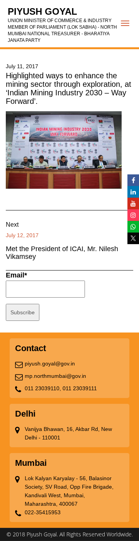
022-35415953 (43, 512)
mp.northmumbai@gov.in (55, 376)
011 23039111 (80, 388)
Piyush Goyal (62, 24)
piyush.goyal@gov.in (50, 363)
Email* (16, 275)
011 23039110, (43, 388)
